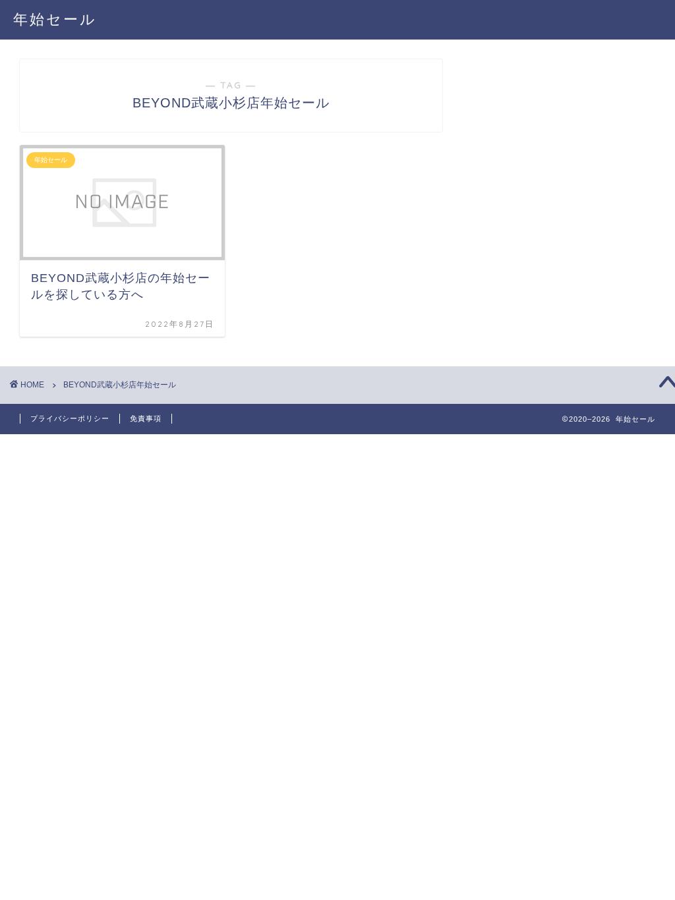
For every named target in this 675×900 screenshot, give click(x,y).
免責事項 (145, 418)
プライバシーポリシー (69, 418)
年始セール (55, 19)
